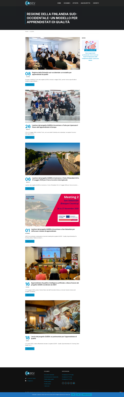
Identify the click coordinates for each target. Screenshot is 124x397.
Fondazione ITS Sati (67, 377)
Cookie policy (47, 383)
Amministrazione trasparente (51, 377)
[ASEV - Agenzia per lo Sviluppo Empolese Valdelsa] (30, 3)
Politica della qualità (49, 379)
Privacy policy (47, 381)
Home (26, 31)
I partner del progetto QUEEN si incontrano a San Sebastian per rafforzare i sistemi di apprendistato (53, 230)
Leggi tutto (30, 84)
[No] (122, 394)
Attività (75, 3)
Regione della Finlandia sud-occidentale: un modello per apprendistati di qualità (52, 73)
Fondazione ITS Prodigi (67, 374)
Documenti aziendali (49, 374)
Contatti (96, 3)
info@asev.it (30, 380)
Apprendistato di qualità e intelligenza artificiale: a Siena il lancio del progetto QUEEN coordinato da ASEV (55, 284)
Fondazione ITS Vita (67, 379)
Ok (73, 394)
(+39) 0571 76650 (31, 378)
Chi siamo (67, 3)
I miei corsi (46, 386)
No (78, 394)
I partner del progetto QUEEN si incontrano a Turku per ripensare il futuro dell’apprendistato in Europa (55, 126)
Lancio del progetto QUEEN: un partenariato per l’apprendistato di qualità (54, 337)
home (59, 3)
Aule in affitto (85, 3)
